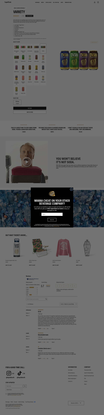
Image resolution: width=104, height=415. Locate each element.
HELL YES (52, 219)
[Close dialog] (71, 189)
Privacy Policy (55, 226)
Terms (58, 226)
